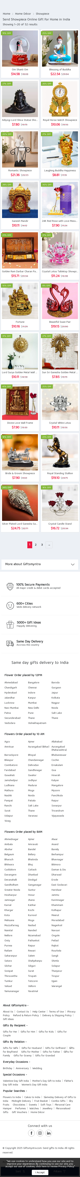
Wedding (37, 1068)
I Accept (40, 1172)
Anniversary (22, 1068)
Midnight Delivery (21, 1101)
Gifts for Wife (10, 1048)
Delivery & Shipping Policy (57, 1015)
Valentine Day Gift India (16, 1081)
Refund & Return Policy (26, 1015)
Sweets (33, 1105)
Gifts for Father (51, 1052)
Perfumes (20, 1108)
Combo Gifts (58, 1101)
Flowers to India (12, 1097)
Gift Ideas (8, 1019)
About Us (8, 1012)
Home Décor (23, 14)
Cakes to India (32, 1097)
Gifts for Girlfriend (55, 1048)
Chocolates (19, 1105)
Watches (34, 1108)
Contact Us (23, 1012)
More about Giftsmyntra (23, 564)
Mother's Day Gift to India (46, 1081)
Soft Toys (46, 1105)
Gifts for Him (28, 1032)
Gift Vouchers (19, 1112)
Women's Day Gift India (34, 1085)
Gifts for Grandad (45, 1056)
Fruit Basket (41, 1101)
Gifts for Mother (30, 1052)
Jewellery (47, 1108)
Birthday (7, 1068)
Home (6, 14)
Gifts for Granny (23, 1056)
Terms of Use (56, 1012)
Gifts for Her (10, 1032)
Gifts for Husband (32, 1048)
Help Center (39, 1012)
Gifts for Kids (46, 1032)
